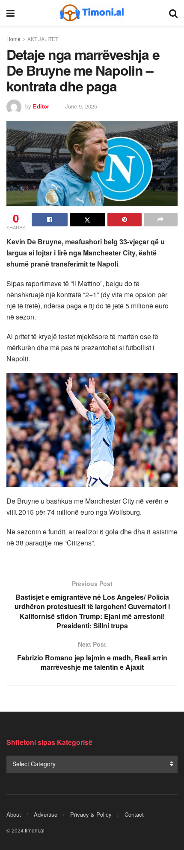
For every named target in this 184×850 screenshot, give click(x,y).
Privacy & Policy (91, 814)
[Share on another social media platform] (161, 219)
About (13, 814)
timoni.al (35, 830)
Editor (41, 106)
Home (13, 38)
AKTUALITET (42, 38)
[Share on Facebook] (50, 219)
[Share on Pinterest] (124, 219)
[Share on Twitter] (88, 219)
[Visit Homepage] (92, 12)
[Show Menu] (10, 13)
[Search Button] (173, 13)
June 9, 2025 (81, 106)
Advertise (45, 814)
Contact (134, 814)
